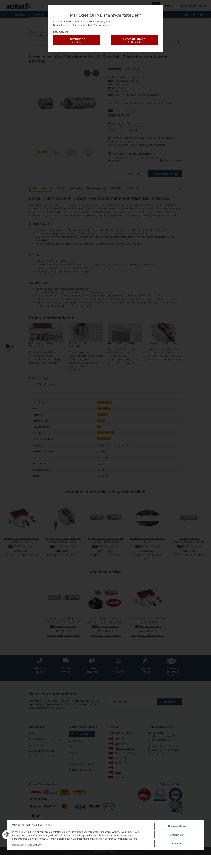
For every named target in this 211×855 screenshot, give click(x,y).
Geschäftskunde (134, 40)
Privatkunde (76, 40)
